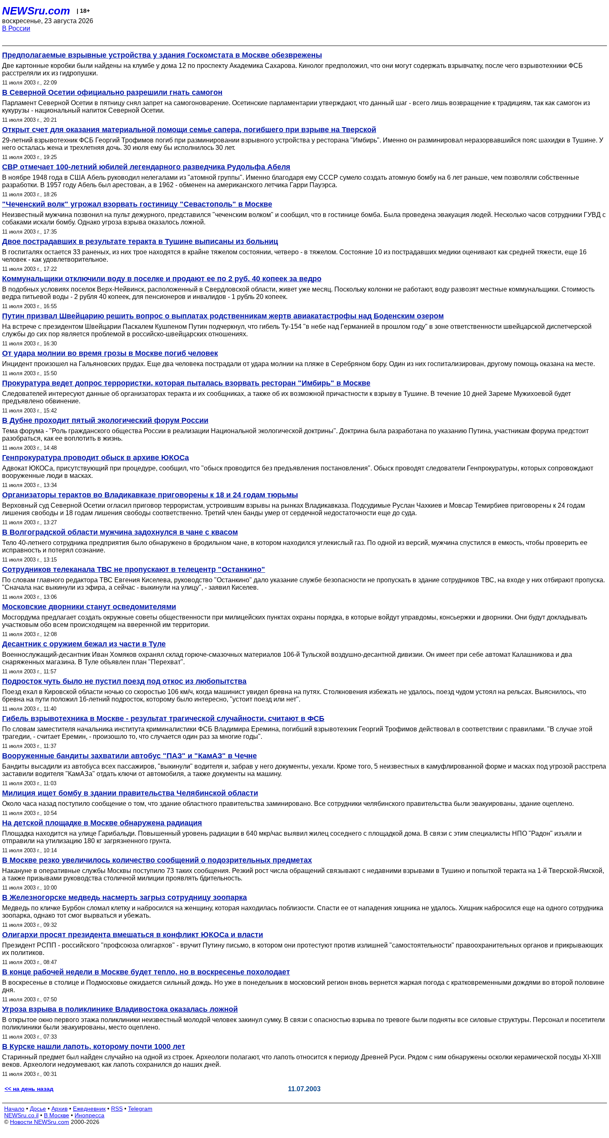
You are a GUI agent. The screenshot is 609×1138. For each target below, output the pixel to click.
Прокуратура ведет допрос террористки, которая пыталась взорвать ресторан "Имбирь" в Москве (186, 383)
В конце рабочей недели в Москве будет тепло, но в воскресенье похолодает (146, 972)
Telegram (140, 1108)
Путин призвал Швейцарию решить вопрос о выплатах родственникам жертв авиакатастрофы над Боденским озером (223, 316)
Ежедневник (89, 1108)
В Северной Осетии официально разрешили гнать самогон (112, 92)
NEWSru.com (36, 11)
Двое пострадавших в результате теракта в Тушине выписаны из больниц (140, 241)
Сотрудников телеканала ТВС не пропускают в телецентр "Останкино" (133, 569)
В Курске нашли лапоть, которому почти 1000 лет (93, 1046)
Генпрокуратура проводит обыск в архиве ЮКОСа (95, 457)
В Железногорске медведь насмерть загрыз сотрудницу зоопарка (124, 897)
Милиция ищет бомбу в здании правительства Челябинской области (130, 793)
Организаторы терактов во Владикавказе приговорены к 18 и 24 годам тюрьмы (150, 495)
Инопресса (89, 1115)
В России (16, 28)
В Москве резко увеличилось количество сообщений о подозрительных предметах (157, 860)
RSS (117, 1108)
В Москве (56, 1115)
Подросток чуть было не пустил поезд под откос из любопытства (124, 681)
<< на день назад (29, 1088)
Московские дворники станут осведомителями (89, 607)
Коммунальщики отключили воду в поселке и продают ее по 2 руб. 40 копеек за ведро (161, 279)
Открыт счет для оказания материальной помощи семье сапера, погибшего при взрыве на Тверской (189, 129)
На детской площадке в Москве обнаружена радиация (102, 823)
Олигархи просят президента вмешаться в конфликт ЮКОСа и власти (132, 935)
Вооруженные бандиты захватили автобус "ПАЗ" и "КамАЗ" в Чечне (129, 756)
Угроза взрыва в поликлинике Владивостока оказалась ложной (120, 1009)
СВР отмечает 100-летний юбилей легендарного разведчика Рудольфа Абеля (146, 167)
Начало (14, 1108)
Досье (38, 1108)
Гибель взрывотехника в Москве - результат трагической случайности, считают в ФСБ (163, 718)
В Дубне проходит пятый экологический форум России (105, 420)
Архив (59, 1108)
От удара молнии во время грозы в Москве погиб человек (110, 353)
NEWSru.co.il (21, 1115)
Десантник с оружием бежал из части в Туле (84, 644)
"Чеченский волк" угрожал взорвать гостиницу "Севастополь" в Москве (137, 204)
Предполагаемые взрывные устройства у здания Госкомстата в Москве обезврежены (162, 55)
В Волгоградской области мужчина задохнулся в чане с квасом (120, 532)
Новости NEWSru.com (39, 1122)
